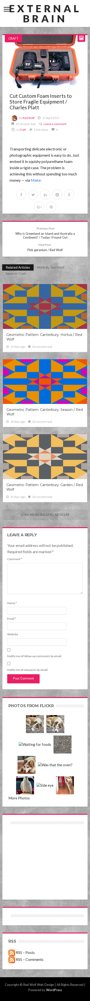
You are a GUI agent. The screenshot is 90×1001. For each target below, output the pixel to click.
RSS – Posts (25, 952)
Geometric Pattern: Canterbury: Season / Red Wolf (44, 412)
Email (11, 618)
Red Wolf (29, 118)
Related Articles (18, 267)
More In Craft (16, 274)
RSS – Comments (29, 959)
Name (12, 603)
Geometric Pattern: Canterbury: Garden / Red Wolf (44, 487)
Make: (36, 180)
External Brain (45, 13)
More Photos (19, 798)
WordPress (54, 990)
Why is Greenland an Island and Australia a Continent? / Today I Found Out (45, 233)
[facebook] (21, 195)
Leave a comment (55, 124)
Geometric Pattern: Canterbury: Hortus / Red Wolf (44, 337)
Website (12, 634)
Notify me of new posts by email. (27, 670)
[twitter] (33, 195)
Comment (14, 559)
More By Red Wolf (50, 267)
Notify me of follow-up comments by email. (34, 656)
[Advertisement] (27, 843)
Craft (13, 38)
